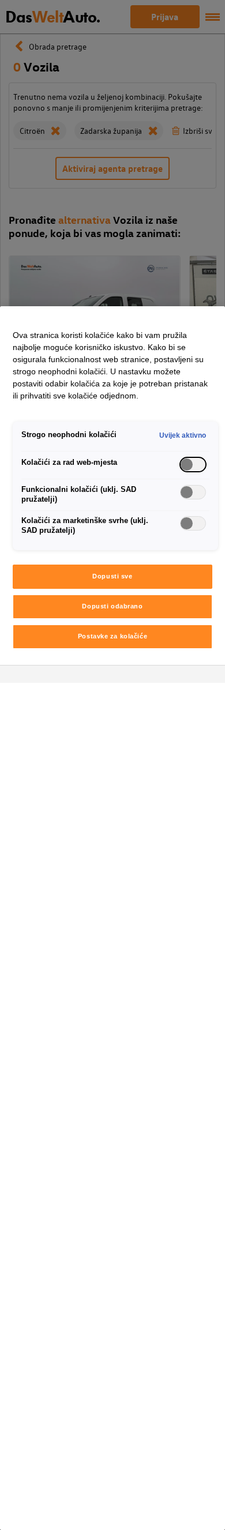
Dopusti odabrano (112, 606)
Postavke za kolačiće (112, 636)
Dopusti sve (112, 576)
